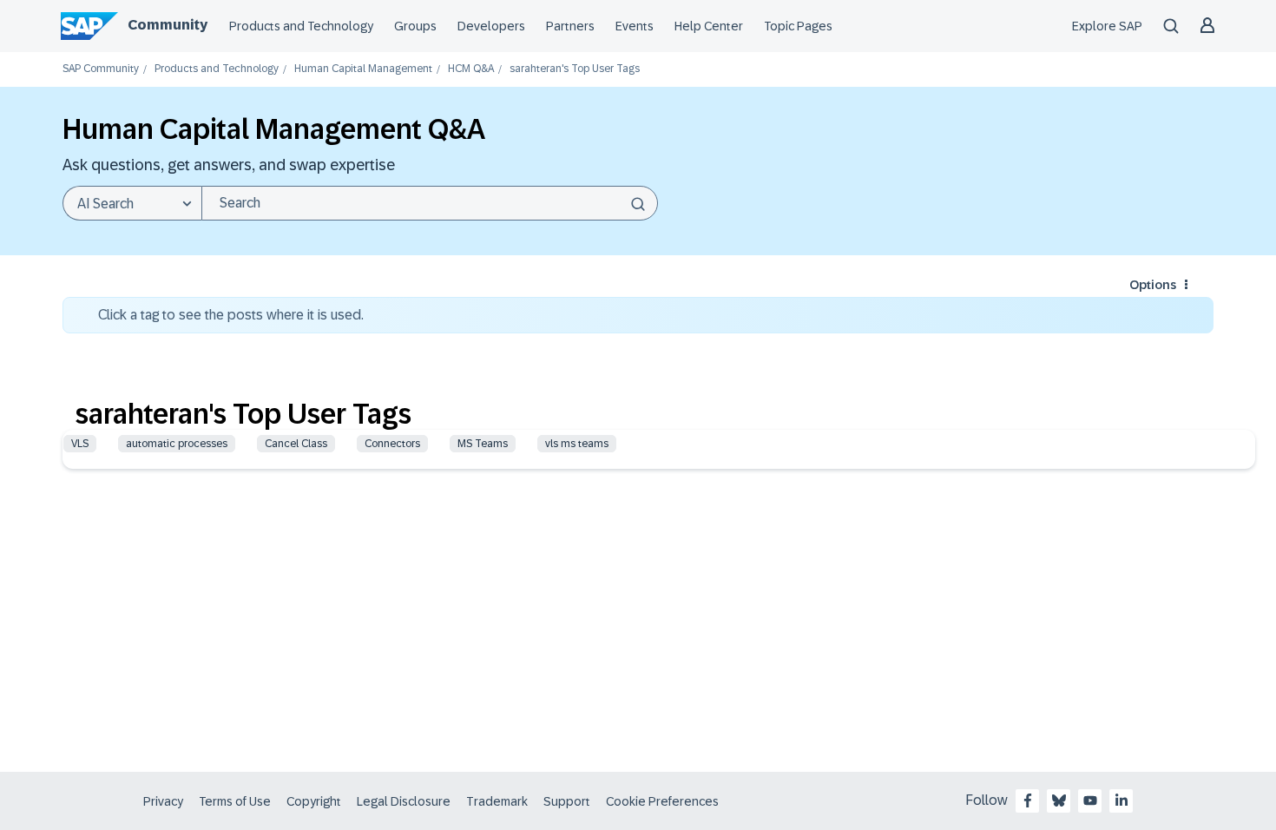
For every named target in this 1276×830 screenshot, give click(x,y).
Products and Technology (301, 26)
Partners (570, 26)
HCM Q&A (471, 69)
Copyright (313, 801)
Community (167, 24)
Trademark (497, 801)
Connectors (392, 444)
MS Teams (482, 444)
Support (566, 801)
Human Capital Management (363, 69)
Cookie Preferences (662, 801)
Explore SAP (1107, 26)
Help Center (708, 26)
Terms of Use (235, 801)
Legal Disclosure (404, 801)
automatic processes (176, 444)
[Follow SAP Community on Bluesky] (1059, 800)
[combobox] (429, 203)
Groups (415, 26)
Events (634, 26)
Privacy (163, 801)
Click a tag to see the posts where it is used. (231, 314)
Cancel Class (296, 444)
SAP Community (100, 69)
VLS (80, 444)
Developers (491, 26)
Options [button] (1152, 285)
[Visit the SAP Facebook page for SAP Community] (1028, 800)
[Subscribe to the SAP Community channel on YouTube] (1090, 800)
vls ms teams (576, 444)
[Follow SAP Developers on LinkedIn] (1121, 800)
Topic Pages (798, 26)
